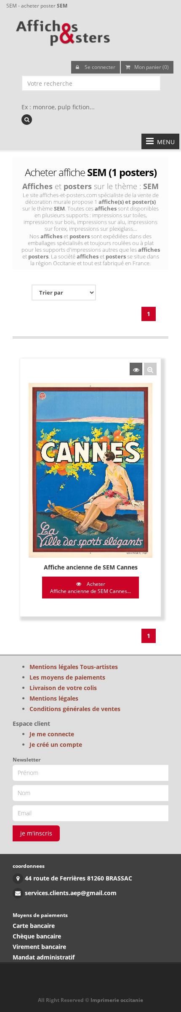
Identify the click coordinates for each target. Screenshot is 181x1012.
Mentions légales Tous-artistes (73, 667)
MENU (164, 142)
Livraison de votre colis (63, 688)
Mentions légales (53, 698)
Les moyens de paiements (67, 677)
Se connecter (99, 67)
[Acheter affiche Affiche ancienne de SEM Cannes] (136, 369)
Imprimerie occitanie (116, 1000)
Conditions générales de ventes (74, 709)
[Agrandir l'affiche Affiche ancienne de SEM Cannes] (150, 369)
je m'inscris (36, 833)
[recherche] (26, 119)
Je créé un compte (55, 744)
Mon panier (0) (151, 67)
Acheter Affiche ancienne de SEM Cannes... (90, 587)
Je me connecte (51, 734)
